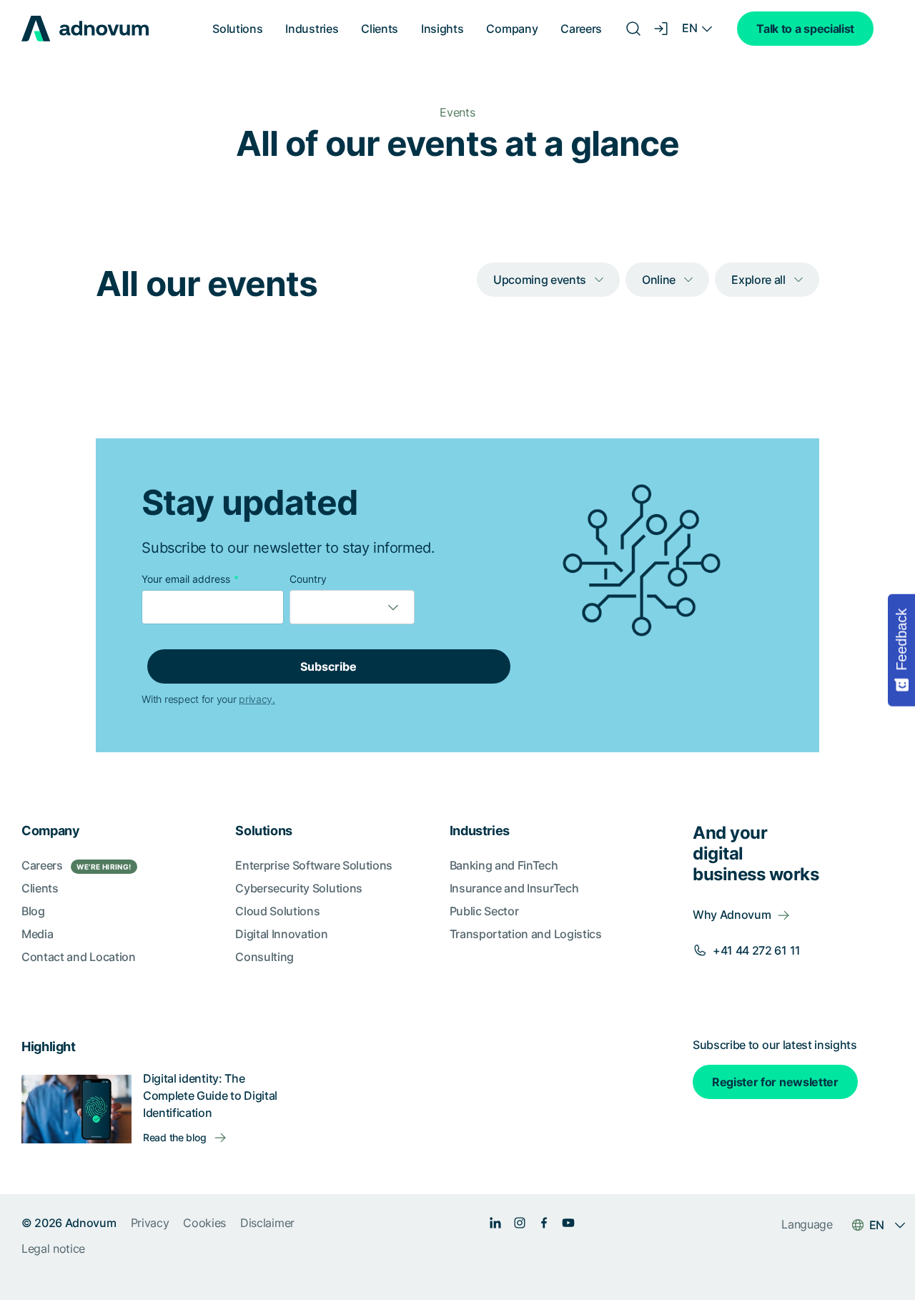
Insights (442, 28)
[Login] (662, 28)
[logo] (85, 28)
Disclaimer (267, 1223)
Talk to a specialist (805, 28)
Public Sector (484, 911)
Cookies (204, 1223)
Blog (33, 911)
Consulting (264, 957)
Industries (311, 28)
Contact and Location (78, 957)
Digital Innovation (281, 934)
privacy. (257, 699)
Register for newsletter (775, 1082)
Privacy (150, 1223)
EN (689, 28)
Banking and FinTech (504, 865)
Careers (581, 28)
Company (512, 28)
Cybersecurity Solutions (298, 888)
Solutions (237, 28)
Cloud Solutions (277, 911)
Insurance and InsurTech (514, 888)
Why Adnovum (732, 914)
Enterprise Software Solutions (313, 865)
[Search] (633, 28)
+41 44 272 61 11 (757, 950)
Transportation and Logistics (526, 934)
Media (37, 934)
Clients (379, 28)
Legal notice (53, 1248)
